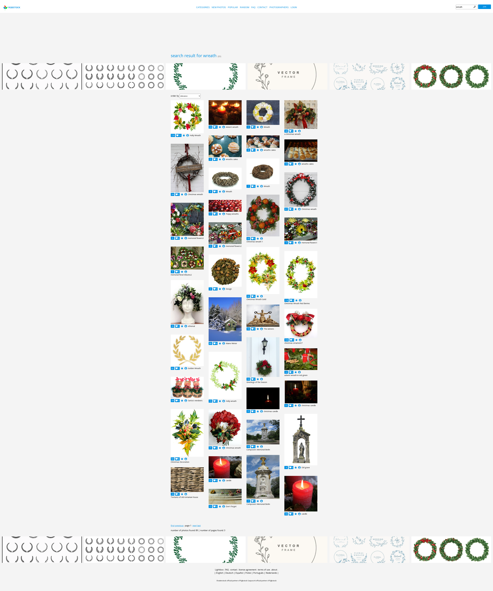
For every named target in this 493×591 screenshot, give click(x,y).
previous (179, 525)
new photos (219, 7)
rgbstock (14, 7)
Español (239, 572)
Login (294, 7)
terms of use (264, 569)
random (244, 7)
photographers (279, 7)
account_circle (187, 135)
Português (258, 572)
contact (262, 7)
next (194, 525)
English (219, 572)
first (173, 525)
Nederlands (271, 572)
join (484, 7)
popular (233, 7)
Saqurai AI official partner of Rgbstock (262, 580)
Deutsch (229, 572)
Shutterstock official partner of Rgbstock (231, 580)
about (274, 569)
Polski (248, 572)
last (199, 525)
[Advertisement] (246, 32)
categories (203, 7)
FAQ (253, 7)
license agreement (247, 569)
